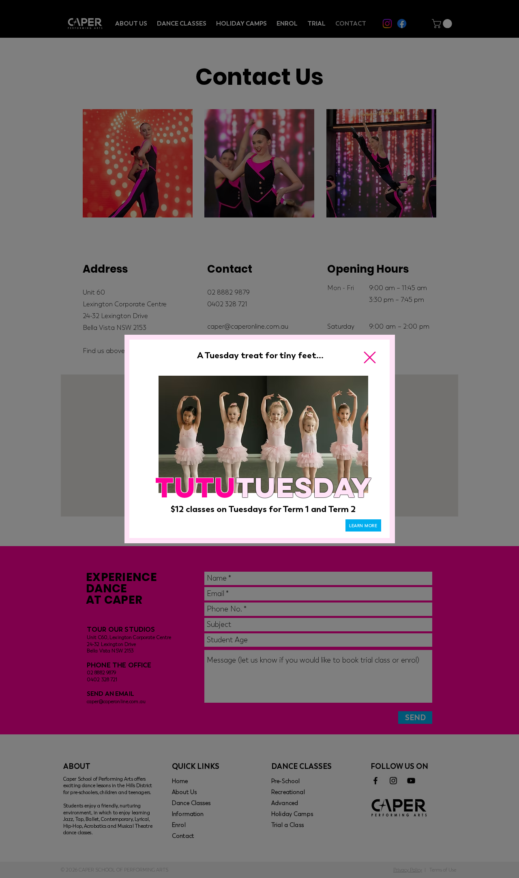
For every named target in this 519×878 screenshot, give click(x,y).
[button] (370, 357)
